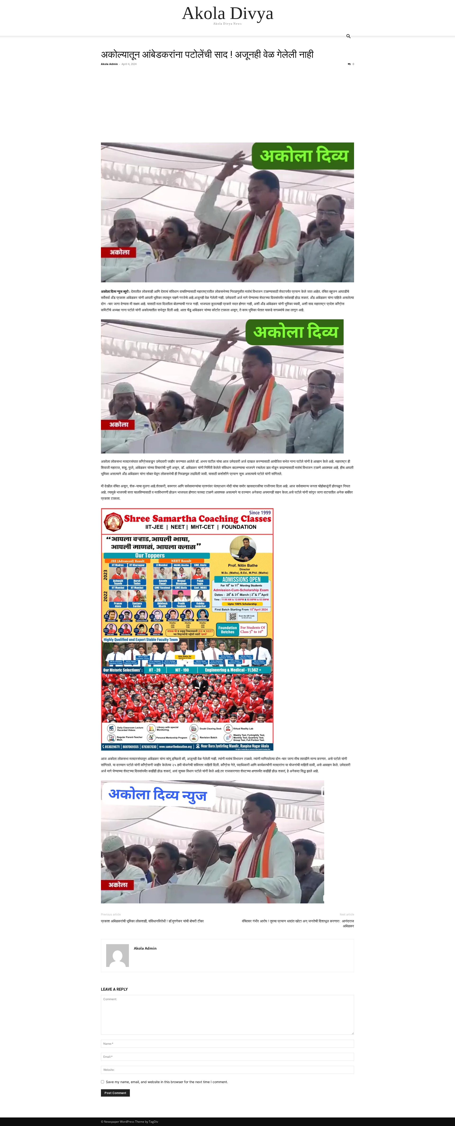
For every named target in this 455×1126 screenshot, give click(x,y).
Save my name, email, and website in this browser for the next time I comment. (167, 1082)
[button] (348, 37)
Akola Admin (109, 64)
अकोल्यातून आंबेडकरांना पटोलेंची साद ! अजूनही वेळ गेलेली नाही (207, 54)
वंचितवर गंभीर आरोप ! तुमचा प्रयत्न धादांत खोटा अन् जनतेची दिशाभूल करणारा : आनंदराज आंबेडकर (298, 923)
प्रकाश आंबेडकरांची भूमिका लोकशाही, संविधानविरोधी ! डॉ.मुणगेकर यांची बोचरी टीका (152, 921)
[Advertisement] (227, 104)
